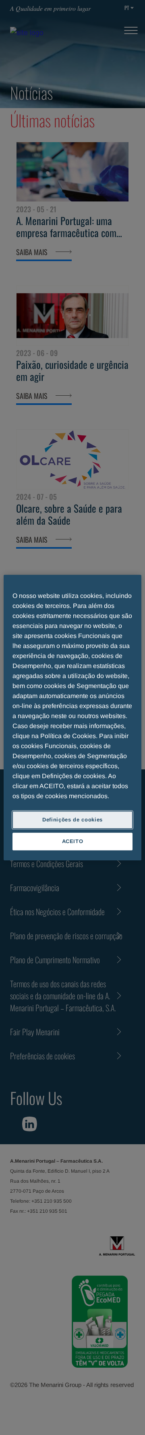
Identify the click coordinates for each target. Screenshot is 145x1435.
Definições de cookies (72, 820)
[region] (72, 717)
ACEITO (72, 841)
